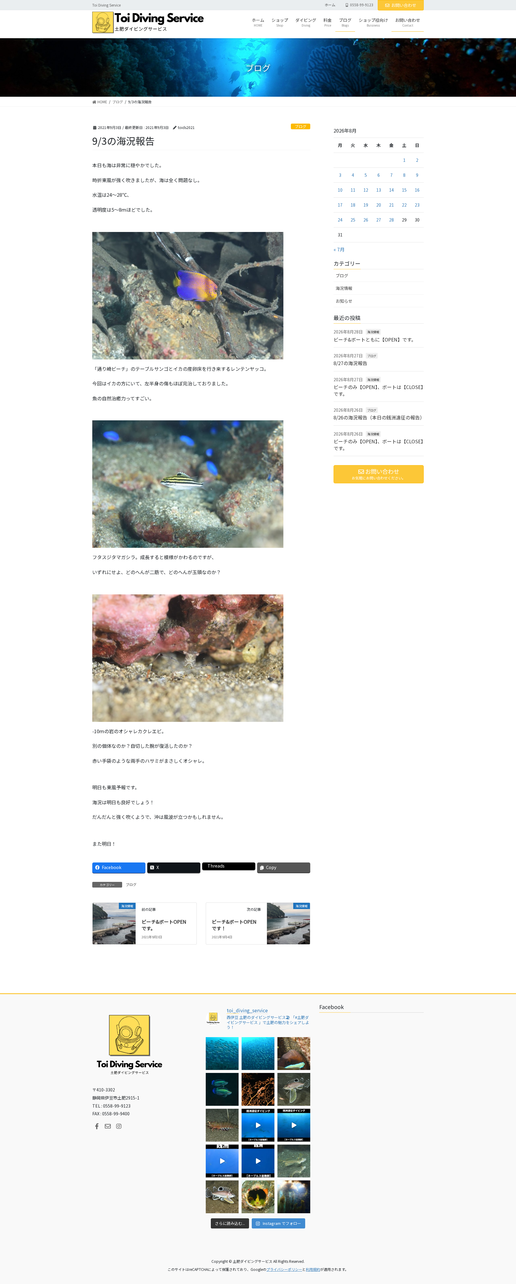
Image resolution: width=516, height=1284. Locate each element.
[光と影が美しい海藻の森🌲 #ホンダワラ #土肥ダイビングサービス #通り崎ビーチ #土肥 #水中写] (293, 1196)
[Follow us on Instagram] (118, 1126)
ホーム (330, 4)
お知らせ (344, 301)
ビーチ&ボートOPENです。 (164, 925)
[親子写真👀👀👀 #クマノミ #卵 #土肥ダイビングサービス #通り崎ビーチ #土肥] (293, 1053)
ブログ (300, 126)
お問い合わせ (403, 5)
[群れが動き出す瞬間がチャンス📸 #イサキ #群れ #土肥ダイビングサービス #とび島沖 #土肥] (258, 1053)
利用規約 (313, 1269)
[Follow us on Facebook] (96, 1126)
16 (417, 190)
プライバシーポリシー (284, 1269)
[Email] (107, 1126)
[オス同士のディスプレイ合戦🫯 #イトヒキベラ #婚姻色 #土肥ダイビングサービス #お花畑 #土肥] (222, 1089)
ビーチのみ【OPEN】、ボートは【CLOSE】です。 (378, 390)
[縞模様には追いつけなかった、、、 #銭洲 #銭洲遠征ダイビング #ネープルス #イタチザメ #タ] (258, 1161)
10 (340, 190)
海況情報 (344, 288)
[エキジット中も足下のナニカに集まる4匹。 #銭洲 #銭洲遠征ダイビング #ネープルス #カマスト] (222, 1161)
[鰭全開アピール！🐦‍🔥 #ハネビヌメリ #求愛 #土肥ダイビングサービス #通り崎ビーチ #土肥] (293, 1161)
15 (404, 190)
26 (365, 220)
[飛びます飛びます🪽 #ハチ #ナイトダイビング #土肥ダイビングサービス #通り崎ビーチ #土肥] (293, 1089)
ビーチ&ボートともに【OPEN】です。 (375, 339)
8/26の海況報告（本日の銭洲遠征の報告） (379, 417)
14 (391, 190)
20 (378, 205)
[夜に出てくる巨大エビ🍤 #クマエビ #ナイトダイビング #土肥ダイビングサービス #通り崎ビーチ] (222, 1125)
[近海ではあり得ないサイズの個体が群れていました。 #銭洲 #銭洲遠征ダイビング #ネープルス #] (293, 1125)
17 (340, 205)
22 (404, 205)
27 (378, 220)
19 (365, 205)
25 (353, 220)
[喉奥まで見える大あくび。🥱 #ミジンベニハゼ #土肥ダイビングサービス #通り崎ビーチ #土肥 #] (258, 1196)
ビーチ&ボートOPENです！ (234, 925)
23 (417, 205)
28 (391, 220)
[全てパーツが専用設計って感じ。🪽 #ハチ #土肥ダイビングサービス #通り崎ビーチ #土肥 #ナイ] (222, 1196)
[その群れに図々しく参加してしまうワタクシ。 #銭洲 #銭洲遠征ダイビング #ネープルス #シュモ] (258, 1125)
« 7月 (339, 249)
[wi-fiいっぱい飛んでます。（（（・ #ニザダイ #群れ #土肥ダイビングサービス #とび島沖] (222, 1053)
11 (353, 190)
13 (378, 190)
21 (391, 205)
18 (353, 205)
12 (365, 190)
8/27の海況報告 (350, 363)
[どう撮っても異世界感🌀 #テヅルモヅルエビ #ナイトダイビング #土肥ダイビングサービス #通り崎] (258, 1089)
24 (340, 220)
